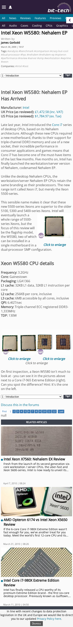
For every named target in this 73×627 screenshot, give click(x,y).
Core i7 (57, 125)
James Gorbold (10, 42)
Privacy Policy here (49, 619)
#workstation (52, 58)
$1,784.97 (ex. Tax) (48, 116)
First (4, 411)
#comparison (41, 51)
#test (25, 66)
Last (61, 411)
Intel (26, 107)
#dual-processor (10, 54)
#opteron (60, 54)
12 (54, 411)
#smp (40, 58)
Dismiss (36, 623)
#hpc (23, 54)
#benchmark (26, 51)
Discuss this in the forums (20, 405)
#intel (18, 66)
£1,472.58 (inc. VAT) (49, 112)
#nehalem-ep (47, 54)
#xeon (4, 61)
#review (22, 58)
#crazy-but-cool (59, 51)
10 (44, 411)
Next (67, 75)
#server (32, 58)
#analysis (12, 51)
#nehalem (33, 54)
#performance (9, 58)
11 (49, 411)
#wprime (66, 58)
